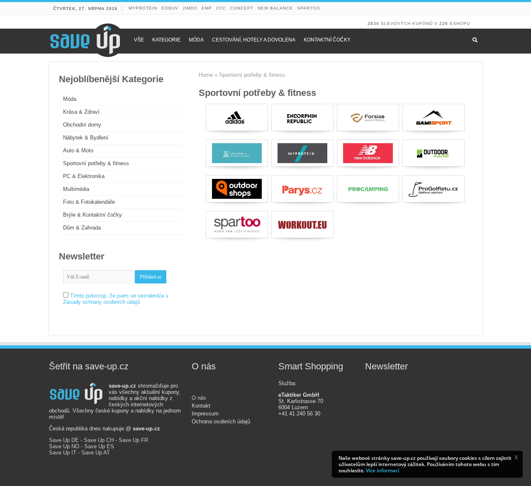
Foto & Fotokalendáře (89, 202)
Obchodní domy (82, 125)
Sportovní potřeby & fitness (96, 163)
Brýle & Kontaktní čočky (92, 215)
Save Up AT (95, 452)
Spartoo (308, 8)
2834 (373, 23)
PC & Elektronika (84, 176)
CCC (221, 8)
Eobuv (169, 8)
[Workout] (302, 224)
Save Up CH (99, 440)
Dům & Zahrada (82, 228)
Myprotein (143, 8)
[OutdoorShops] (237, 189)
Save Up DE (64, 440)
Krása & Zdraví (81, 112)
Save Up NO (64, 446)
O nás (199, 398)
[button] (516, 457)
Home (206, 75)
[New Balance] (368, 153)
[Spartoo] (237, 224)
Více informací (382, 470)
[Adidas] (237, 117)
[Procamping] (368, 189)
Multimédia (76, 189)
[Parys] (302, 189)
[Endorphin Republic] (302, 117)
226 (443, 23)
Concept (241, 8)
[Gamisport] (433, 117)
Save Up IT (62, 452)
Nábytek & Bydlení (85, 137)
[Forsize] (368, 117)
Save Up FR (133, 440)
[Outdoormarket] (433, 153)
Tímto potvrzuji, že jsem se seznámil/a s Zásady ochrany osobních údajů (115, 299)
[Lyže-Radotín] (237, 153)
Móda (69, 99)
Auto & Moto (78, 150)
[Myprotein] (302, 153)
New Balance (275, 8)
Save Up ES (99, 446)
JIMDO (190, 8)
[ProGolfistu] (433, 189)
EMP (207, 8)
